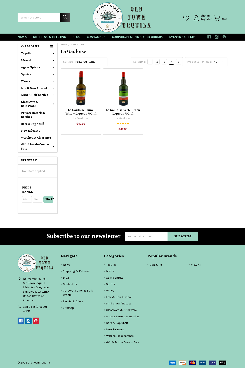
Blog (76, 37)
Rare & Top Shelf (32, 124)
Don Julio (156, 264)
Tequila (26, 53)
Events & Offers (182, 37)
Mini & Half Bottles (34, 95)
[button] (37, 189)
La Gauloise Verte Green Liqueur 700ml (123, 111)
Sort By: (68, 61)
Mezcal (26, 60)
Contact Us (96, 37)
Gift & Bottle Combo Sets (35, 146)
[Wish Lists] (187, 18)
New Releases (30, 130)
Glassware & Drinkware (29, 104)
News (22, 37)
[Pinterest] (224, 37)
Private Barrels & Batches (33, 115)
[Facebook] (209, 37)
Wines (25, 81)
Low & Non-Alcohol (34, 88)
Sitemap (68, 307)
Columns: (139, 61)
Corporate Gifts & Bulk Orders (137, 37)
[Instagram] (216, 37)
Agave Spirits (30, 67)
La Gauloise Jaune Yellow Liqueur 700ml (80, 111)
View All (196, 264)
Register (206, 19)
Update (48, 199)
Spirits (26, 74)
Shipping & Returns (49, 37)
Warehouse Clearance (36, 137)
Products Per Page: (199, 61)
